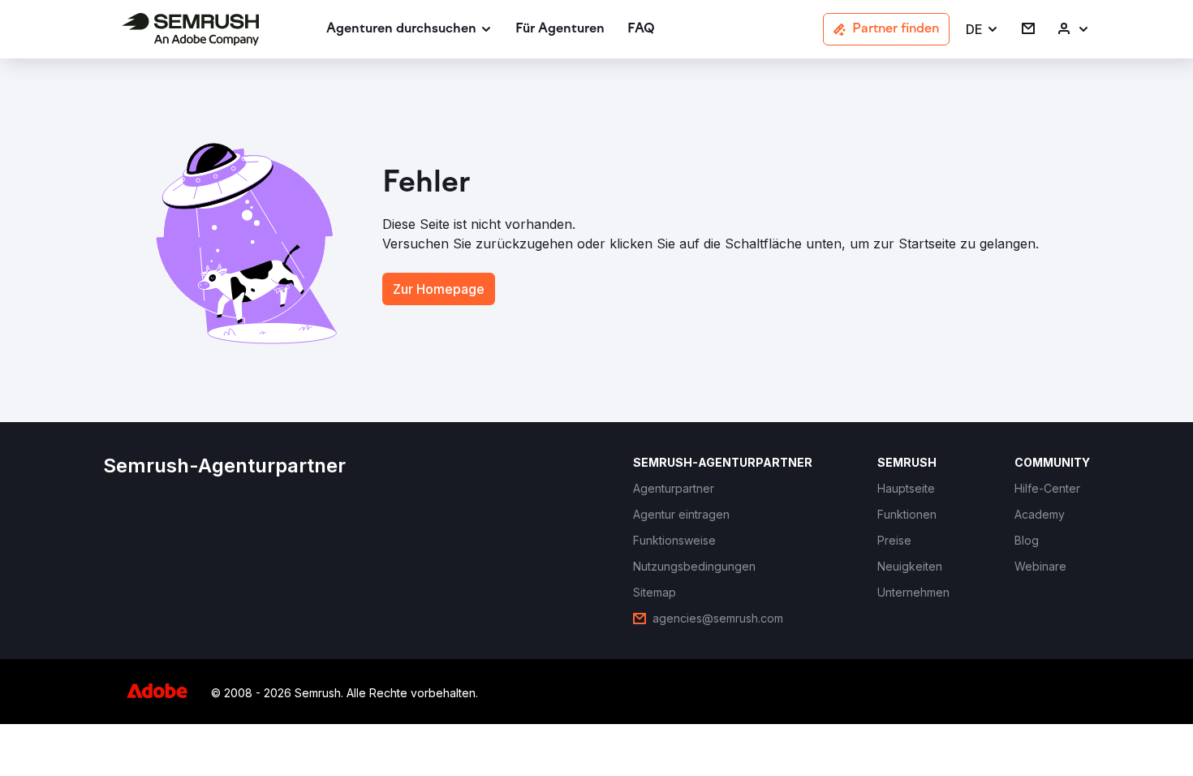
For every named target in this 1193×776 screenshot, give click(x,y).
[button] (982, 29)
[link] (560, 29)
